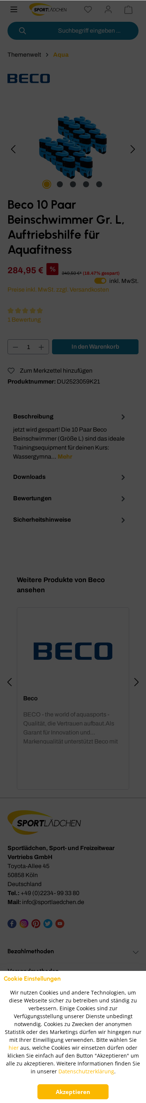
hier (14, 1047)
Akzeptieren (73, 1091)
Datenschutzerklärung (86, 1071)
